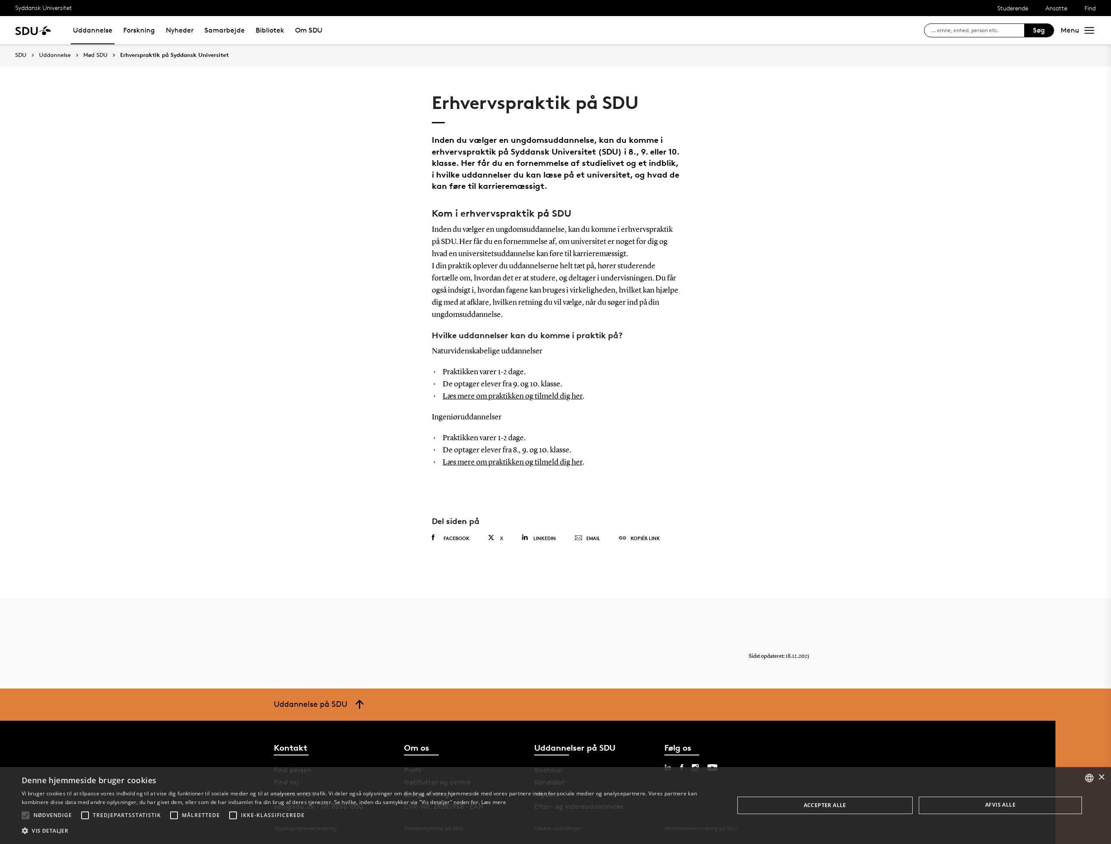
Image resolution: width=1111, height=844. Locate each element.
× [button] (1101, 777)
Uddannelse (92, 30)
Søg (1039, 30)
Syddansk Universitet (43, 7)
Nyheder (180, 30)
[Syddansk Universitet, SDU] (33, 30)
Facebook (457, 538)
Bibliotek (270, 30)
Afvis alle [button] (1000, 804)
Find (1090, 8)
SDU (20, 55)
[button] (25, 815)
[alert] (555, 805)
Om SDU (308, 30)
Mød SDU (95, 55)
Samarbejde (224, 30)
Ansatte (1056, 8)
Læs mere (493, 802)
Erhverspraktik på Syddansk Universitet (174, 55)
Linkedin (544, 538)
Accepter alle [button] (825, 805)
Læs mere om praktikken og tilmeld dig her (512, 396)
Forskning (139, 30)
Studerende (1012, 8)
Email (593, 538)
